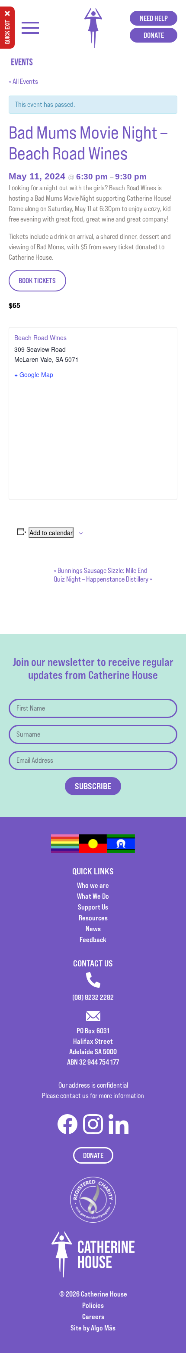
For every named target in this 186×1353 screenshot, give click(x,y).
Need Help (154, 18)
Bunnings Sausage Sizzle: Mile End (101, 570)
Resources (93, 917)
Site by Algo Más (93, 1327)
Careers (93, 1316)
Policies (93, 1305)
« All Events (23, 81)
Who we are (93, 885)
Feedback (93, 939)
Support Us (93, 907)
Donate (154, 35)
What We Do (93, 896)
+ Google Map (33, 374)
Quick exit (7, 32)
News (93, 928)
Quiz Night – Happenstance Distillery (103, 579)
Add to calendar (51, 532)
